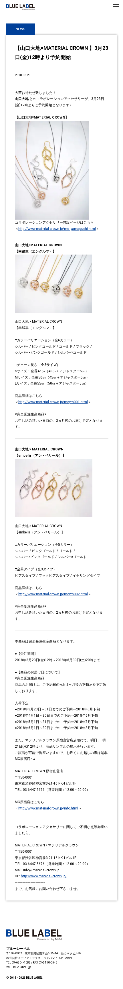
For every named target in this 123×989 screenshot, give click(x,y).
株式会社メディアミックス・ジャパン (30, 958)
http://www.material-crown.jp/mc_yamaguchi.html (57, 229)
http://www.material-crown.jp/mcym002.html (53, 594)
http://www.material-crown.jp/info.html (48, 808)
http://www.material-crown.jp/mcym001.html (53, 402)
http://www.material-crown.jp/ (44, 876)
